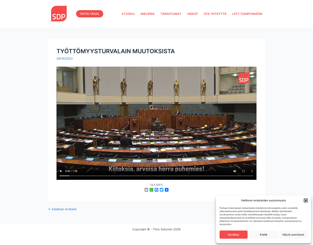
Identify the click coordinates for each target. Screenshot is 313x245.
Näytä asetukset (293, 234)
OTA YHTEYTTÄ (215, 14)
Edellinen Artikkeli (62, 209)
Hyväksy (233, 234)
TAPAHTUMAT (170, 14)
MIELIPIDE (148, 14)
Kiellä (263, 234)
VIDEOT (192, 14)
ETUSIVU (128, 14)
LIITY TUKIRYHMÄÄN (247, 14)
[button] (306, 200)
